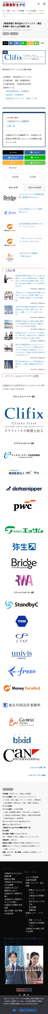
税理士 (24, 815)
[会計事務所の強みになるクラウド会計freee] (24, 671)
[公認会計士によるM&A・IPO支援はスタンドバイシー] (24, 604)
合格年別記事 (31, 880)
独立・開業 (27, 803)
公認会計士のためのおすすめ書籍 (13, 883)
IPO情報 (5, 794)
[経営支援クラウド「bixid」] (24, 738)
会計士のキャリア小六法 (37, 902)
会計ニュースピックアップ (12, 824)
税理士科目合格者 (34, 815)
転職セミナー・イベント (11, 846)
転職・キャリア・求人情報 (12, 852)
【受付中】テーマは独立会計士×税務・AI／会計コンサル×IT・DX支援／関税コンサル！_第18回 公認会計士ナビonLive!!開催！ (30, 296)
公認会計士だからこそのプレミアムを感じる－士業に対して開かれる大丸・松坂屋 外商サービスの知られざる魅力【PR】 (30, 335)
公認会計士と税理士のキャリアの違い (13, 900)
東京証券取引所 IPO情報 (16, 91)
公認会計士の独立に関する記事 (35, 930)
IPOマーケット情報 (16, 794)
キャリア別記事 (32, 877)
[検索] (38, 4)
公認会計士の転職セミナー (30, 846)
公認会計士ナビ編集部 (18, 121)
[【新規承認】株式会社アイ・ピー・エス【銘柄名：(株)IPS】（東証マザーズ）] (35, 177)
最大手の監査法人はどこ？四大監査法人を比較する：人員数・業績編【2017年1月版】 (30, 364)
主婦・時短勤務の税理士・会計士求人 (17, 812)
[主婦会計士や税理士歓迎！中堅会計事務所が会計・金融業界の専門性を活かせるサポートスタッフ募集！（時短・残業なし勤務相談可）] (13, 177)
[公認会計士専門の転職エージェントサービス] (24, 983)
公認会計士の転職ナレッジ (32, 852)
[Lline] (24, 43)
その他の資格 (18, 809)
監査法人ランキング (33, 843)
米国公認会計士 (9, 818)
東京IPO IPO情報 (13, 95)
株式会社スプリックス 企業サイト (20, 98)
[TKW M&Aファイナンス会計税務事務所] (24, 621)
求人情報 (6, 831)
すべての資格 (7, 809)
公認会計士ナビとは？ (13, 873)
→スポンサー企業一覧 (37, 768)
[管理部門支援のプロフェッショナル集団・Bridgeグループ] (24, 563)
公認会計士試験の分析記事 (13, 906)
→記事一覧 (10, 126)
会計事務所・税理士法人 (12, 803)
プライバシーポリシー (27, 1010)
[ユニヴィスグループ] (24, 654)
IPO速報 (5, 33)
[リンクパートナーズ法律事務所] (24, 455)
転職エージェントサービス (37, 891)
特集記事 (6, 840)
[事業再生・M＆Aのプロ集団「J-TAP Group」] (24, 638)
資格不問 (20, 818)
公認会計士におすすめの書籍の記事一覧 (16, 827)
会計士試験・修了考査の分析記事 (13, 912)
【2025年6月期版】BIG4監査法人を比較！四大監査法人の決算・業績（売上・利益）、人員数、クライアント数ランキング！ (30, 311)
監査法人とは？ (10, 890)
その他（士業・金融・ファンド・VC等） (18, 800)
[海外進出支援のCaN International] (24, 755)
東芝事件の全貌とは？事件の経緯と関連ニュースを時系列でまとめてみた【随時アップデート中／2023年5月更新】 (30, 323)
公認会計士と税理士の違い (13, 894)
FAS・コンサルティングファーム (25, 797)
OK (14, 1010)
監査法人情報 (7, 843)
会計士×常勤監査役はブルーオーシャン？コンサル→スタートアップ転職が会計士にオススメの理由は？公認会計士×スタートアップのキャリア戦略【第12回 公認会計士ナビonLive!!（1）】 (30, 350)
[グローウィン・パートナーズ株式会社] (24, 721)
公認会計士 (36, 812)
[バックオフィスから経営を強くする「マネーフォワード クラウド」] (24, 688)
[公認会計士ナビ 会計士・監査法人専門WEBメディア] (14, 4)
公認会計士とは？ (11, 888)
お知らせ (14, 840)
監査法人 (36, 803)
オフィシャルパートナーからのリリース (16, 821)
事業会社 (38, 800)
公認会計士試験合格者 (12, 815)
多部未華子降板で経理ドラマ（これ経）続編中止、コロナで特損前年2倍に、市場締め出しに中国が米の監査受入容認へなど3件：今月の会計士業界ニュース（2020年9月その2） (30, 281)
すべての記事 (14, 33)
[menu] (44, 4)
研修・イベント (9, 849)
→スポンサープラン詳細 (36, 775)
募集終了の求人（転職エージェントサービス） (24, 837)
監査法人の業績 (19, 843)
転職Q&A (7, 855)
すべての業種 (7, 797)
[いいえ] (45, 1004)
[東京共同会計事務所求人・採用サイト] (24, 705)
